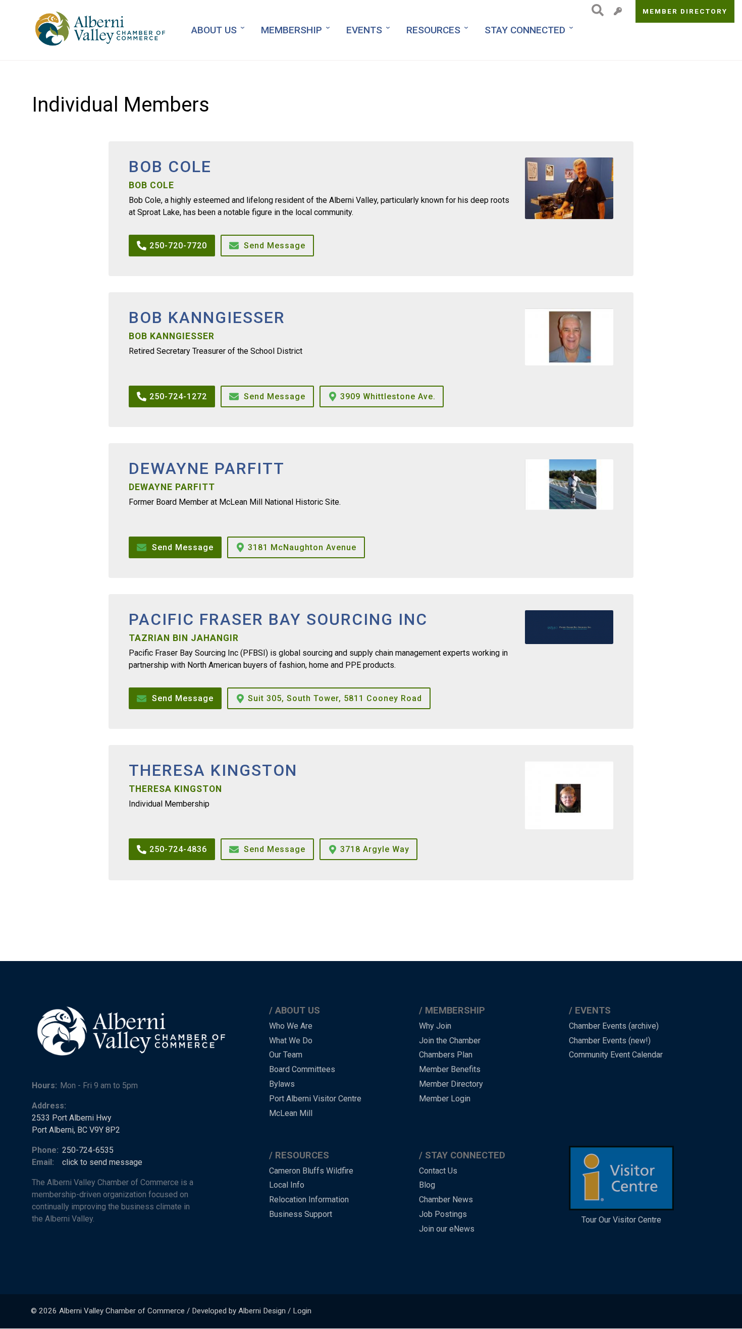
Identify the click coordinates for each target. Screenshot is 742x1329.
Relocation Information (309, 1199)
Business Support (300, 1214)
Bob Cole (170, 166)
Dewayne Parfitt (207, 468)
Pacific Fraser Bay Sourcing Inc (278, 619)
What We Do (290, 1040)
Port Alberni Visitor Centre (315, 1098)
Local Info (286, 1185)
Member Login (444, 1098)
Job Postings (443, 1214)
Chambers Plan (445, 1054)
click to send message (102, 1162)
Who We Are (290, 1026)
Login (302, 1310)
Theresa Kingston (213, 770)
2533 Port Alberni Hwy (72, 1118)
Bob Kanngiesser (207, 317)
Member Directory (685, 11)
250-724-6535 (88, 1150)
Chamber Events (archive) (614, 1026)
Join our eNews (446, 1229)
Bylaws (282, 1084)
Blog (427, 1185)
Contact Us (438, 1171)
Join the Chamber (450, 1040)
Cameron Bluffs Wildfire (311, 1171)
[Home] (101, 30)
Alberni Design (262, 1310)
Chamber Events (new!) (610, 1040)
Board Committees (302, 1069)
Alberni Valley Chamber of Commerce (122, 1310)
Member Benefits (450, 1069)
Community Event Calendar (616, 1054)
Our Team (285, 1054)
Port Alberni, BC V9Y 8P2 (76, 1130)
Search (595, 10)
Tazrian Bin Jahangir (184, 638)
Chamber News (446, 1199)
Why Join (435, 1026)
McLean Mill (290, 1113)
